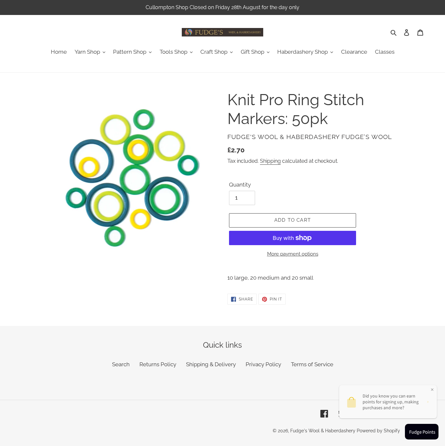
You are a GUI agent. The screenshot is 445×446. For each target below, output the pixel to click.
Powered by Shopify (378, 430)
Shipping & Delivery (211, 364)
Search (121, 364)
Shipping (270, 161)
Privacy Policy (263, 364)
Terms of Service (312, 364)
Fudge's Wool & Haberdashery (322, 430)
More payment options (292, 254)
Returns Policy (157, 364)
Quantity (240, 184)
